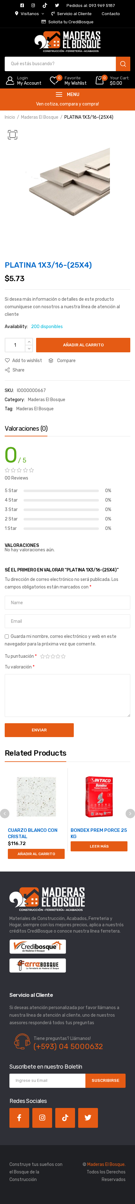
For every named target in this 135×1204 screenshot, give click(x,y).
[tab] (26, 430)
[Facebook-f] (19, 1118)
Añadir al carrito (83, 345)
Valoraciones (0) (26, 428)
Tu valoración (20, 667)
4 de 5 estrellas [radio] (58, 656)
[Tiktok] (65, 1118)
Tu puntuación (21, 656)
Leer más (99, 846)
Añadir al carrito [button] (36, 854)
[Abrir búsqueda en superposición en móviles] (67, 64)
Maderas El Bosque (39, 117)
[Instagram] (42, 1118)
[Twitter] (88, 1118)
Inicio (10, 117)
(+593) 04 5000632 (68, 1046)
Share (18, 370)
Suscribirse (105, 1080)
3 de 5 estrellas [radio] (53, 656)
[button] (12, 134)
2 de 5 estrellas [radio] (48, 656)
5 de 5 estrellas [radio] (63, 656)
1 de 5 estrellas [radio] (42, 656)
